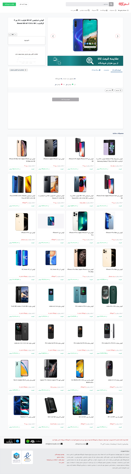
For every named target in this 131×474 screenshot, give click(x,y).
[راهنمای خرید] (15, 34)
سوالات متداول (60, 457)
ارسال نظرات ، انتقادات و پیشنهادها (55, 460)
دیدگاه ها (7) (95, 70)
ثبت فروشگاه (8, 4)
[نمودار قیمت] (12, 34)
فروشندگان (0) (116, 70)
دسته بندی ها (122, 10)
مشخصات (106, 70)
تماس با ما (61, 462)
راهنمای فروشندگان (59, 454)
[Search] (111, 4)
